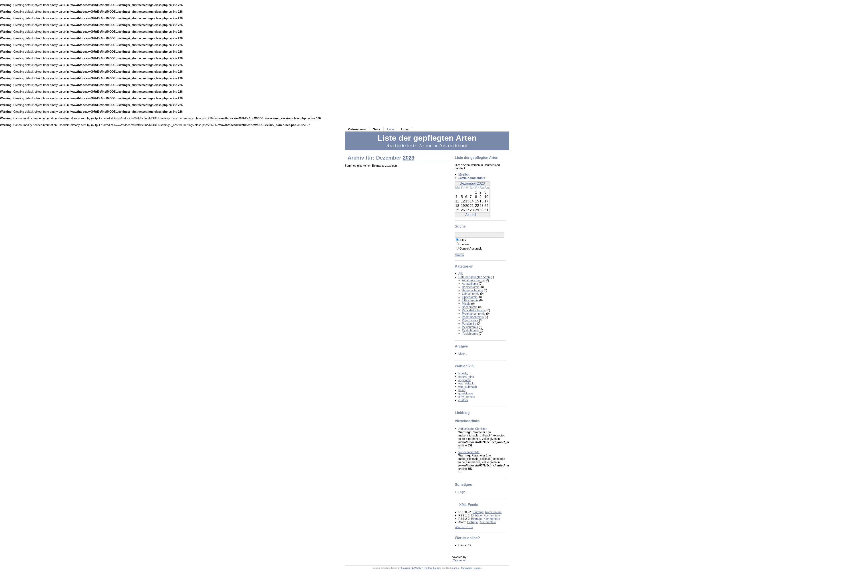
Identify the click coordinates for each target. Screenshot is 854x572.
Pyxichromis (470, 327)
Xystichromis (470, 330)
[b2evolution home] (460, 561)
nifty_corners (466, 396)
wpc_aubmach (467, 386)
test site (478, 568)
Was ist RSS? (464, 527)
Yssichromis (470, 333)
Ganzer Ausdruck (470, 248)
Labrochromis (470, 293)
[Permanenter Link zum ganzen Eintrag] (459, 448)
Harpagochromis (472, 290)
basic (461, 390)
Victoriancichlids (468, 452)
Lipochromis (469, 297)
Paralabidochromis (474, 310)
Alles (462, 240)
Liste (390, 129)
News (376, 129)
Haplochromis (470, 287)
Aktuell (470, 215)
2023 (408, 158)
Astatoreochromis (473, 280)
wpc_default (466, 383)
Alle (460, 273)
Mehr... (462, 353)
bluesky (463, 373)
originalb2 (464, 380)
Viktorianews (357, 129)
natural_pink (466, 376)
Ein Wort (465, 244)
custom (463, 400)
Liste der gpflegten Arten (474, 277)
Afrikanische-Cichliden (472, 428)
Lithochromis (470, 300)
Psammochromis (473, 317)
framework (466, 568)
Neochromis (469, 307)
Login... (463, 492)
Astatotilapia (470, 283)
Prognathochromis (473, 313)
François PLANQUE (411, 568)
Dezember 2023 (472, 183)
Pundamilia (469, 323)
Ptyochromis (470, 320)
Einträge (478, 512)
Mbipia (466, 303)
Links (405, 129)
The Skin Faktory (432, 568)
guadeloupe (465, 393)
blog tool (454, 568)
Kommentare (493, 512)
